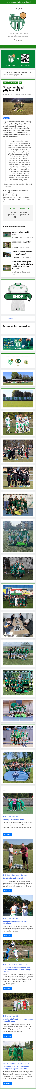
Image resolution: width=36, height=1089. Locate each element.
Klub (8, 875)
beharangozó (7, 1063)
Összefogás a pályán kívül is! (14, 878)
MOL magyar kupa (22, 964)
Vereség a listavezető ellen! (20, 2)
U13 (20, 83)
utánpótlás (23, 875)
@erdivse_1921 (12, 318)
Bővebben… (7, 834)
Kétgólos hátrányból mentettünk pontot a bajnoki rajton (18, 1020)
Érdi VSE (7, 95)
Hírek (5, 83)
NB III (17, 816)
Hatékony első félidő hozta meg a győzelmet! (15, 922)
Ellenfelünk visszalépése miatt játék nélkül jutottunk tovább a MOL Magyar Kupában (17, 970)
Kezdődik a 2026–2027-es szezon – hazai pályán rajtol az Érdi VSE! (16, 1068)
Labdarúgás (13, 83)
